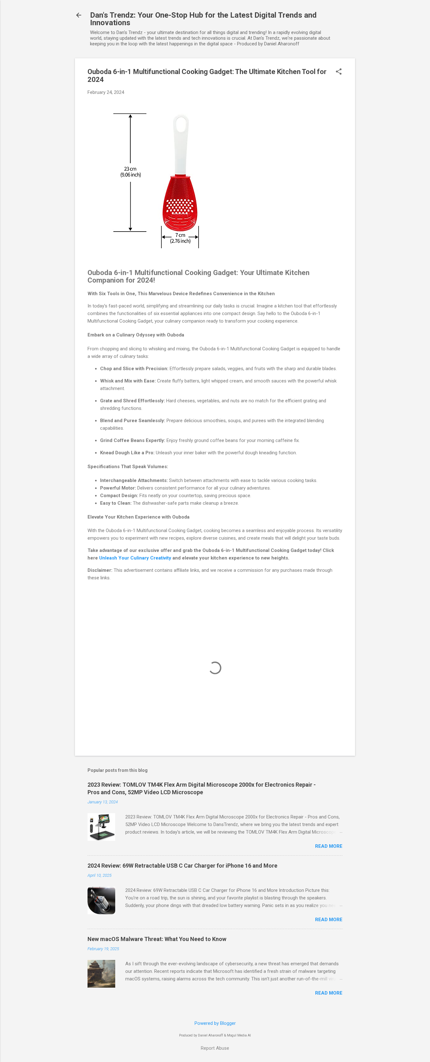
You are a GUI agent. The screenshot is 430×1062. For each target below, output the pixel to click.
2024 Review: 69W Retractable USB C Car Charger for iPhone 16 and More (182, 865)
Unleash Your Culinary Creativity (135, 558)
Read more (328, 846)
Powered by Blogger (215, 1023)
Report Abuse (215, 1048)
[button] (338, 72)
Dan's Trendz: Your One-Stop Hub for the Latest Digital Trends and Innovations (203, 19)
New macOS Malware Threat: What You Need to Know (157, 939)
